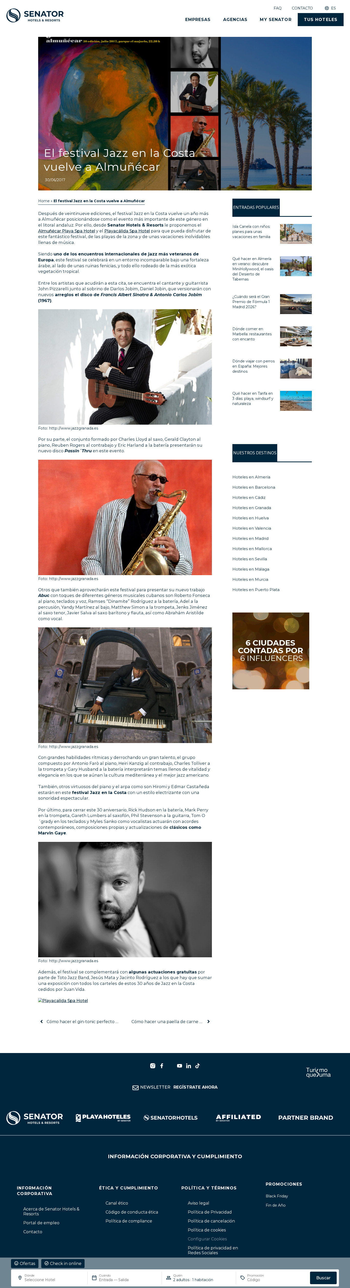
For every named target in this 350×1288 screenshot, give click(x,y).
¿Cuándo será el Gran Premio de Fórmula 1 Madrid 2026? (251, 301)
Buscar (323, 1277)
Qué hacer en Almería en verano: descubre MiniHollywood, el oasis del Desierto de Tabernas (252, 269)
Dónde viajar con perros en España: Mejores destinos (253, 366)
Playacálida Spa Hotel (127, 230)
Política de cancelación (211, 1221)
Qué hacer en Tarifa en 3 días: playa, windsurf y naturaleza (252, 398)
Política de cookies (207, 1230)
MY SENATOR (275, 19)
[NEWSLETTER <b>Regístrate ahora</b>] (135, 1088)
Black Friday (277, 1196)
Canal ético (117, 1203)
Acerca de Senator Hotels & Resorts (51, 1211)
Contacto (302, 8)
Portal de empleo (41, 1222)
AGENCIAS (235, 19)
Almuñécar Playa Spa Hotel (66, 230)
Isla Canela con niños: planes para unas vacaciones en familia (251, 231)
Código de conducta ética (132, 1212)
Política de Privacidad (210, 1212)
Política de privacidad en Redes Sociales (213, 1250)
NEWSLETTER (179, 1087)
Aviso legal (198, 1203)
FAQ (278, 8)
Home (44, 201)
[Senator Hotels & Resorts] (152, 1065)
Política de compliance (129, 1221)
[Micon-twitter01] (170, 1065)
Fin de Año (276, 1205)
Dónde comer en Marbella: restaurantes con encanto (252, 334)
